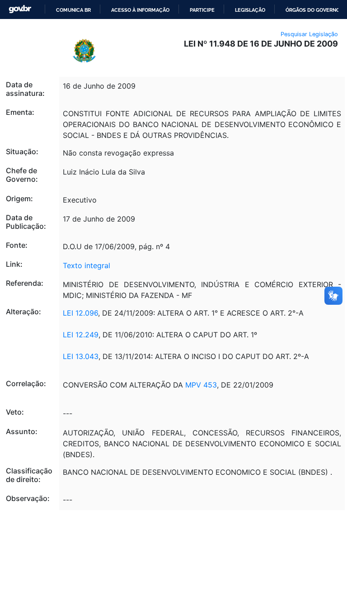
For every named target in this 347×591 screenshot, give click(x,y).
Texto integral (86, 265)
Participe (202, 10)
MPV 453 (200, 384)
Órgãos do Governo (313, 10)
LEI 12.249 (80, 334)
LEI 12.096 (80, 312)
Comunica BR (73, 10)
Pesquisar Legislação (309, 34)
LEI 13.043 (80, 356)
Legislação (250, 10)
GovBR (20, 9)
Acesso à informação (140, 10)
